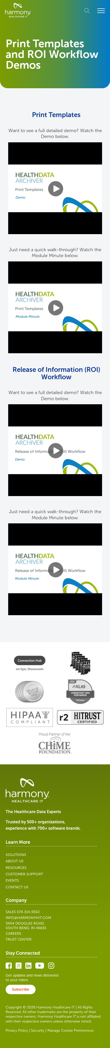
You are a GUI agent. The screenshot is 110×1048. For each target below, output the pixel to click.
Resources (16, 868)
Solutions (16, 855)
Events (12, 880)
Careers (13, 933)
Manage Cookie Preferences (70, 1030)
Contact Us (17, 887)
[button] (101, 11)
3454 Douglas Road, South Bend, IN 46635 (26, 925)
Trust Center (18, 939)
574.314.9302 (28, 912)
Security (37, 1030)
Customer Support (24, 874)
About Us (15, 861)
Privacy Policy (17, 1030)
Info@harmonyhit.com (28, 918)
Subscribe (20, 989)
